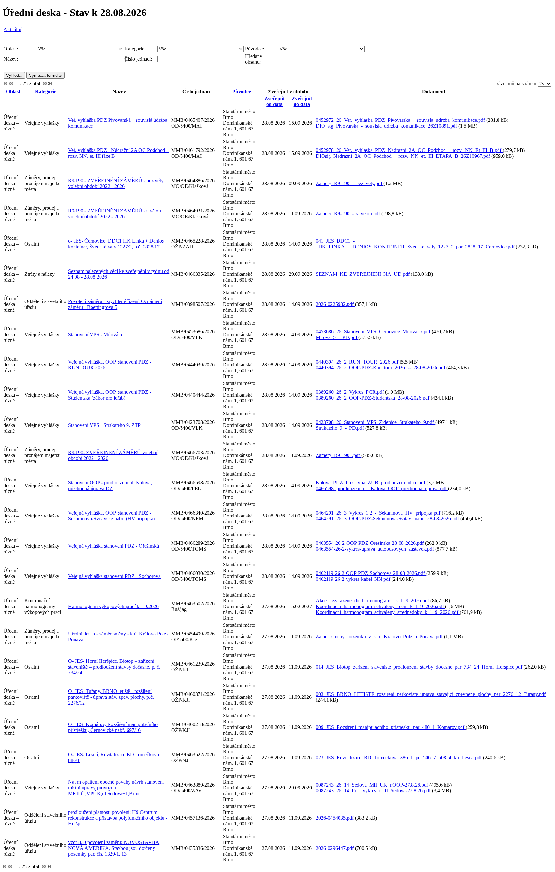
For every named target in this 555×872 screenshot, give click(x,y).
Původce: (254, 48)
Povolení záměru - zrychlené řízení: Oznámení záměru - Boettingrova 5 (115, 304)
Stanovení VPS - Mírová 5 (95, 334)
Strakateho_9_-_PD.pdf (340, 428)
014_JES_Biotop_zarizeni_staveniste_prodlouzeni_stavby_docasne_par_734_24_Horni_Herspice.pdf (420, 667)
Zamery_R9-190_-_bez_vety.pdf (349, 183)
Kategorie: (134, 48)
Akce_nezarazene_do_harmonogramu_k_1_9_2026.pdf (373, 600)
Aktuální (12, 29)
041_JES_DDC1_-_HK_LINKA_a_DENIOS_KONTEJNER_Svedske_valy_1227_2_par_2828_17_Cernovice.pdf (416, 243)
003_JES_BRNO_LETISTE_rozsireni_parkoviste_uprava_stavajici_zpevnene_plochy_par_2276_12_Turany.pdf (431, 694)
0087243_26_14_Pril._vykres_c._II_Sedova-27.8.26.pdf (374, 790)
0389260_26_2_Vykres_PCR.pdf (350, 392)
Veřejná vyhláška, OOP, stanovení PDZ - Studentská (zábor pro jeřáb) (109, 394)
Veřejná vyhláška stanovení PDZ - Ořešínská (113, 546)
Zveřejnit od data (274, 101)
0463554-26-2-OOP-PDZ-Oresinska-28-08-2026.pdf (370, 543)
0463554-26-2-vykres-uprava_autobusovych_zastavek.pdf (375, 549)
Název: (11, 59)
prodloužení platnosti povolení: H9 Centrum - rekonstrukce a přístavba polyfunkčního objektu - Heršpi (117, 817)
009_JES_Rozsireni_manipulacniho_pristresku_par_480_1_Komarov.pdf (391, 727)
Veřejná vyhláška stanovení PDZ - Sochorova (114, 576)
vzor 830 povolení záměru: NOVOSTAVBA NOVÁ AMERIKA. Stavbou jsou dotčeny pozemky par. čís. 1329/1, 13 (113, 848)
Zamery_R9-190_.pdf (338, 455)
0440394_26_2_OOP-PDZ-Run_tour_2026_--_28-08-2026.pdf (381, 367)
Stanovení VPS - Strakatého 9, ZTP (104, 425)
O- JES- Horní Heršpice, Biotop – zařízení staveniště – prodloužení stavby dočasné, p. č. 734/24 (114, 666)
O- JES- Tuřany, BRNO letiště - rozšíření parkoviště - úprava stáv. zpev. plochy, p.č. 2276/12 (111, 697)
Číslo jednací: (138, 59)
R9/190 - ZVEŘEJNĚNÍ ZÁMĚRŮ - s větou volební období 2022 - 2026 (114, 213)
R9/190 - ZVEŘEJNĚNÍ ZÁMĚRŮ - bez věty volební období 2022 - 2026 (115, 183)
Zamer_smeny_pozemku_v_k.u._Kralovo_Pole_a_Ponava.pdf (380, 636)
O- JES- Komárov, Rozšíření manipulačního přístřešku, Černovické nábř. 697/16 (113, 727)
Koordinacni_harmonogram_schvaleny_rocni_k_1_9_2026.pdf (380, 606)
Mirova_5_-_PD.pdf (337, 337)
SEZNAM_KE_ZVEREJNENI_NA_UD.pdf (363, 274)
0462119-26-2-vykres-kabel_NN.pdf (354, 579)
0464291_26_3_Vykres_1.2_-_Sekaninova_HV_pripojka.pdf (379, 513)
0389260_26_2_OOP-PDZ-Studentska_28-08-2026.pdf (373, 397)
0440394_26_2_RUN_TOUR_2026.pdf (358, 361)
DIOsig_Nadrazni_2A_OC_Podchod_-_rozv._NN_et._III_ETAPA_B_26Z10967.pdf (403, 156)
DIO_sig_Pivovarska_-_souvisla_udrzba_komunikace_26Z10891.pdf (387, 126)
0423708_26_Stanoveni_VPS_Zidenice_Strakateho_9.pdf (375, 422)
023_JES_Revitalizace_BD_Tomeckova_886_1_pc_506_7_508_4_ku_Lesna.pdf (399, 757)
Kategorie (45, 91)
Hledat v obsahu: (253, 59)
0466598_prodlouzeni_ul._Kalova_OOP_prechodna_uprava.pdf (382, 488)
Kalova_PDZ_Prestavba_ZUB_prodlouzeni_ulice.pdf (371, 482)
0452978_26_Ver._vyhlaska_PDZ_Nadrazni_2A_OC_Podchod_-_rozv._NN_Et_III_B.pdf (409, 150)
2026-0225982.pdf (335, 304)
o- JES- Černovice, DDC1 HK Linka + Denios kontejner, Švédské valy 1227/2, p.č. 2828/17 (116, 243)
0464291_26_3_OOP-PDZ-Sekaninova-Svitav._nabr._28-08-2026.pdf (388, 518)
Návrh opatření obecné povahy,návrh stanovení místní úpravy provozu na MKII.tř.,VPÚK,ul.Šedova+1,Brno (116, 787)
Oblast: (11, 48)
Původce (241, 91)
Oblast (13, 91)
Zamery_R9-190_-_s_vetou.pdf (348, 213)
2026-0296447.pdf (335, 848)
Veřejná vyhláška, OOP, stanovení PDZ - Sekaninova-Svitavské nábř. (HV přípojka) (111, 515)
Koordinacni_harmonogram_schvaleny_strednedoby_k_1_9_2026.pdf (388, 612)
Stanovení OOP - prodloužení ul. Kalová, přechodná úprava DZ (110, 485)
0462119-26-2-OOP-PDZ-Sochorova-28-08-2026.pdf (371, 573)
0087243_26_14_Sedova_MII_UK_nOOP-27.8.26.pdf (372, 784)
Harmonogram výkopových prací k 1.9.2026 (113, 606)
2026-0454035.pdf (335, 818)
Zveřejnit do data (302, 101)
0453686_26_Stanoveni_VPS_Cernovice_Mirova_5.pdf (374, 331)
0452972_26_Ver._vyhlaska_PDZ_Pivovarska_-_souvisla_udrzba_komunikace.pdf (401, 120)
